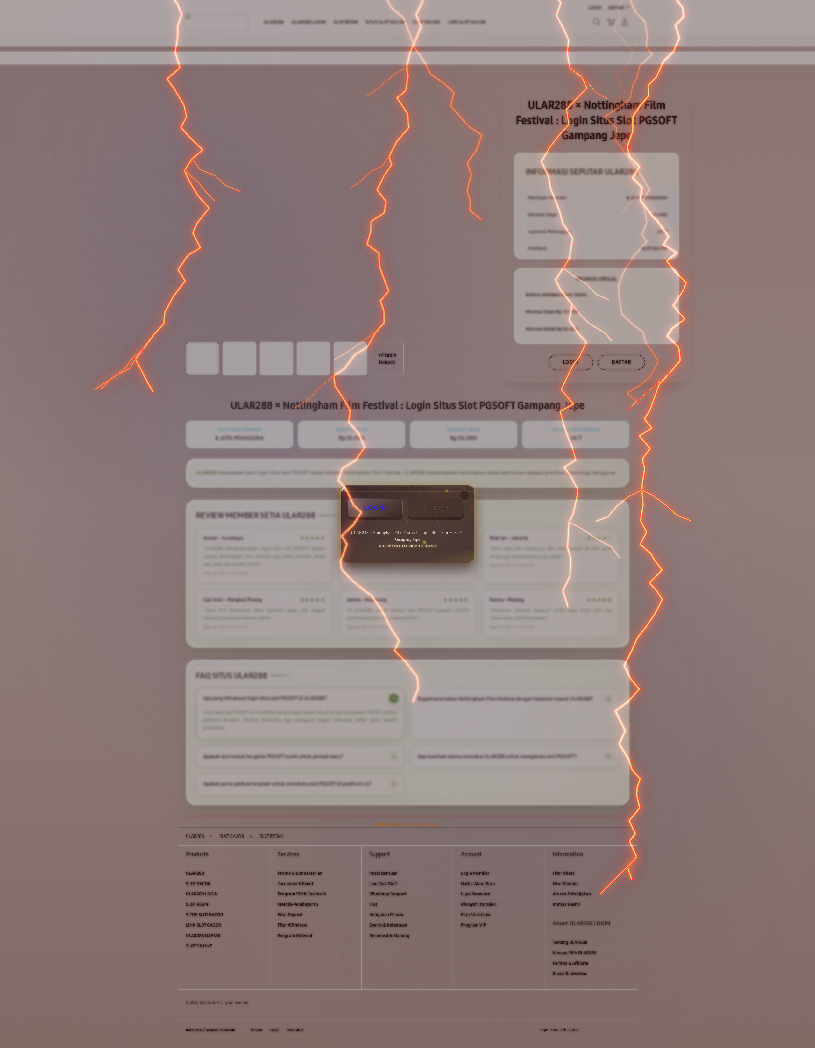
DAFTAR (436, 507)
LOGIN (375, 507)
